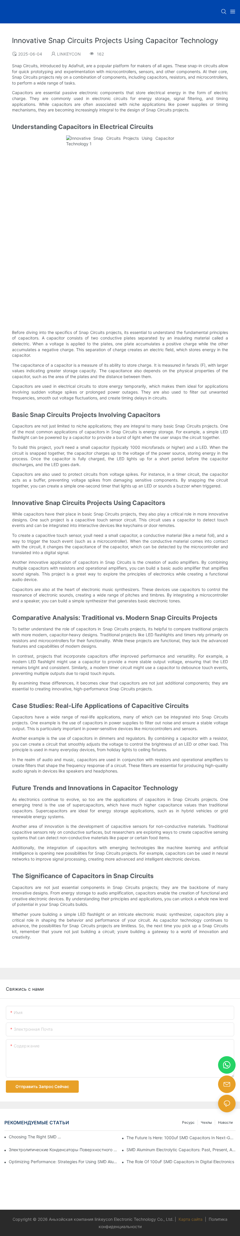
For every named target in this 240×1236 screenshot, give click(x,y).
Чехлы (206, 1122)
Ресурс (188, 1122)
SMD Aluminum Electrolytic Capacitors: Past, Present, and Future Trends (181, 1149)
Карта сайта (190, 1219)
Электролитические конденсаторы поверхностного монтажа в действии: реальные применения (63, 1149)
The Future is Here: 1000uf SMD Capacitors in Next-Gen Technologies (181, 1137)
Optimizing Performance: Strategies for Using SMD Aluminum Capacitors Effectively (63, 1161)
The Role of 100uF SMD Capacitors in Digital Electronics (180, 1161)
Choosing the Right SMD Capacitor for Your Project (35, 1136)
